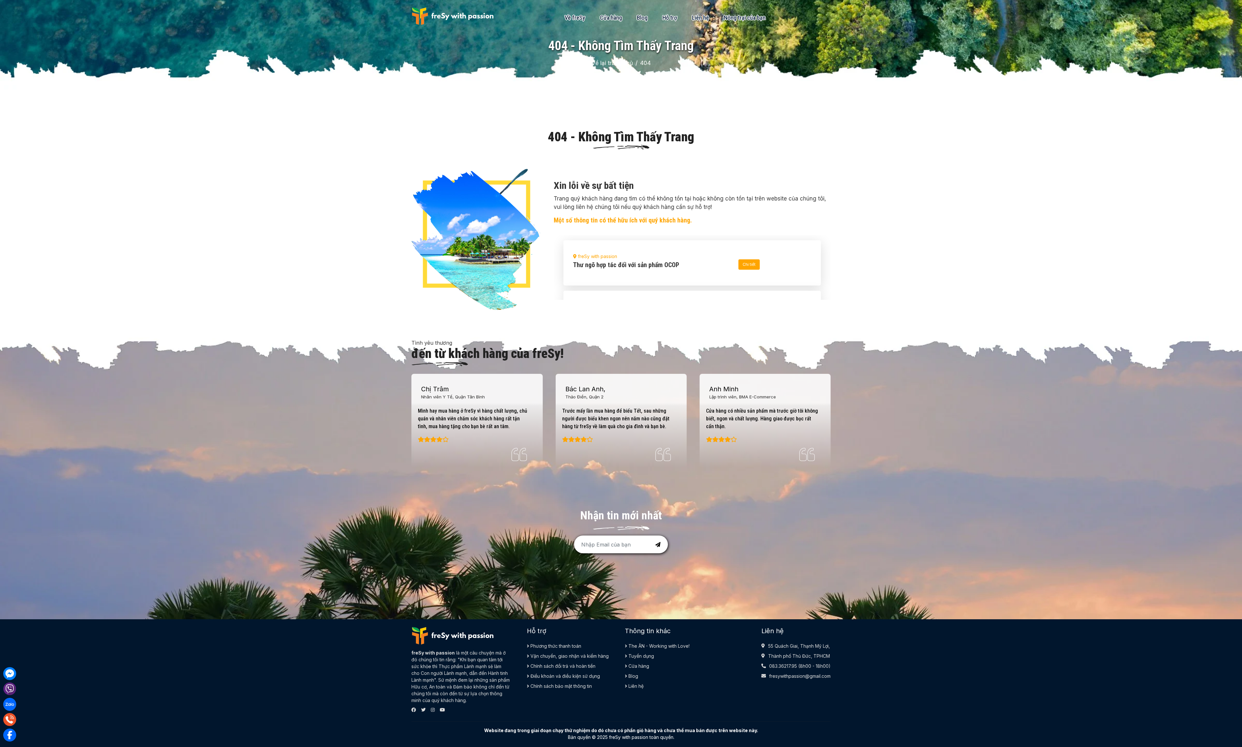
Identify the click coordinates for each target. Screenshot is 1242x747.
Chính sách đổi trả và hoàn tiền (562, 666)
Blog (642, 17)
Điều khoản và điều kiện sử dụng (564, 676)
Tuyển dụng (640, 656)
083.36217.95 (783, 666)
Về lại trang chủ (612, 63)
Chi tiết (749, 264)
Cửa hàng (611, 17)
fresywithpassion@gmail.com (800, 676)
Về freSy (575, 17)
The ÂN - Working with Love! (658, 646)
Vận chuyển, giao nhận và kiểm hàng (569, 656)
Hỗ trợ (669, 17)
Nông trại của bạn (745, 17)
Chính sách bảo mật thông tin (560, 686)
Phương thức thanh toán (555, 646)
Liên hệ (700, 17)
